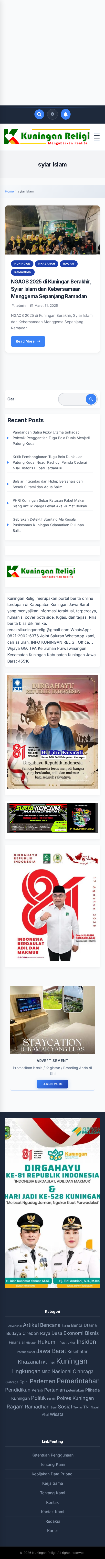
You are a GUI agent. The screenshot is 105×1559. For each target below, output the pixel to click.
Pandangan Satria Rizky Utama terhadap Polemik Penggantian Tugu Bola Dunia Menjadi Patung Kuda (51, 438)
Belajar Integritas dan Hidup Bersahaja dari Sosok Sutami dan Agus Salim (48, 484)
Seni (54, 1407)
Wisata (56, 1414)
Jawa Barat (51, 1351)
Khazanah (46, 263)
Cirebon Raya (36, 1333)
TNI (86, 1407)
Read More (25, 341)
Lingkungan (26, 1371)
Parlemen (42, 1381)
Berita (66, 1326)
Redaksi (52, 1521)
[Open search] (39, 114)
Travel (95, 1407)
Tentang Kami (52, 1464)
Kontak (52, 1502)
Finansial (17, 1342)
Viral (45, 1415)
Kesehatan (77, 1351)
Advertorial (15, 1326)
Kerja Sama (52, 1483)
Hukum (46, 1342)
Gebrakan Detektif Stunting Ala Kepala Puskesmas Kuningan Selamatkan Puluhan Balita (48, 525)
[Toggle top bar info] (52, 114)
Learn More (52, 1084)
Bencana (50, 1325)
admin (21, 305)
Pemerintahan (78, 1381)
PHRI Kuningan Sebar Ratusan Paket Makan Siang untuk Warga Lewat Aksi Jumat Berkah (50, 503)
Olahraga (83, 1371)
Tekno (77, 1407)
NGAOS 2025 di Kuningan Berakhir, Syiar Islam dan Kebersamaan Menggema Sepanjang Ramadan (51, 289)
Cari (11, 398)
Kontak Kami (52, 1511)
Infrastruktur (66, 1342)
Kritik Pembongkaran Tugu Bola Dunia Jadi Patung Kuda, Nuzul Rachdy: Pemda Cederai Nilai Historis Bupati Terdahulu (50, 462)
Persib (37, 1390)
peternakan (75, 1390)
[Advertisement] (52, 52)
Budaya (13, 1333)
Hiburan (31, 1342)
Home (9, 191)
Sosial (65, 1407)
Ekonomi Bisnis (81, 1333)
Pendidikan (18, 1390)
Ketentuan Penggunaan (53, 1455)
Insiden (86, 1341)
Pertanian (54, 1390)
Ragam (68, 263)
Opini (24, 1382)
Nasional (62, 1371)
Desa (57, 1333)
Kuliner (49, 1362)
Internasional (26, 1352)
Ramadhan (22, 272)
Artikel (31, 1325)
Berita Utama (84, 1325)
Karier (52, 1530)
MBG (46, 1371)
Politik (38, 1398)
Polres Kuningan (75, 1398)
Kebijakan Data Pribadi (53, 1473)
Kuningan (22, 263)
